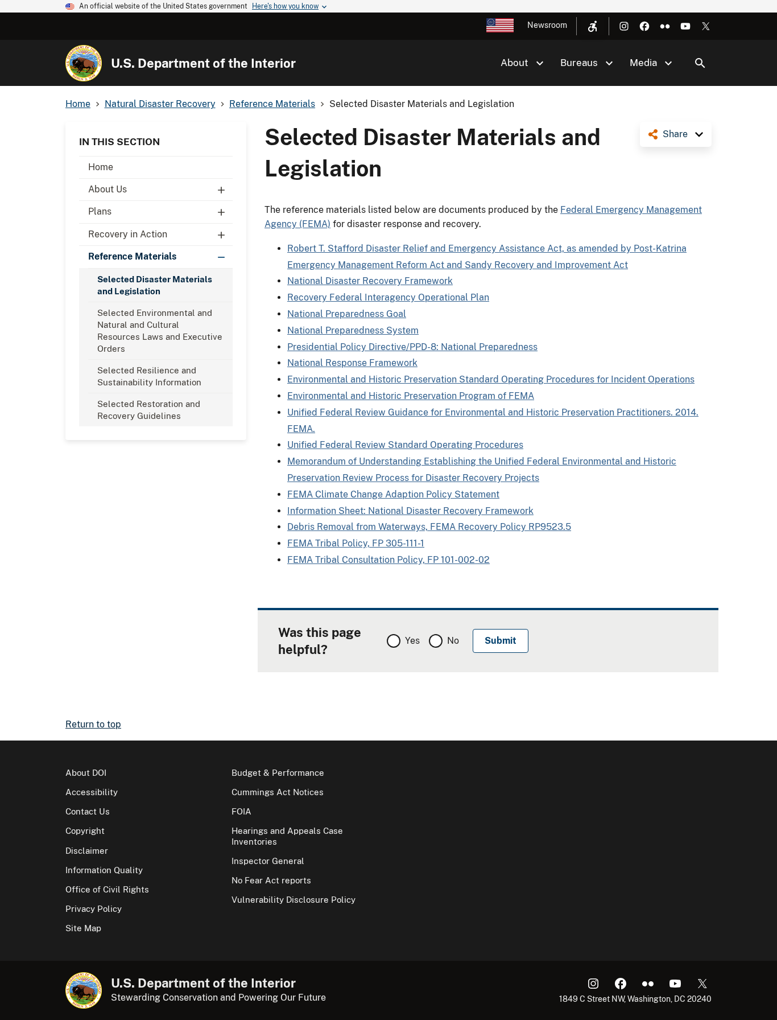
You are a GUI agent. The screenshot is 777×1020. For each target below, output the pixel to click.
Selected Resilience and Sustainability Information (149, 376)
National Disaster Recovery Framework (370, 280)
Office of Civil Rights (107, 889)
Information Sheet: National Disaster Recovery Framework (410, 510)
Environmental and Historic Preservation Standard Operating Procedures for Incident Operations (491, 379)
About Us (107, 189)
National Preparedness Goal (346, 314)
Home (100, 167)
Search (700, 63)
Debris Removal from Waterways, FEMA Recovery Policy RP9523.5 (429, 526)
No (453, 640)
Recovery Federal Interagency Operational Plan (388, 297)
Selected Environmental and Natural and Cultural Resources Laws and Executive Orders (159, 330)
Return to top (93, 724)
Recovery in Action (127, 234)
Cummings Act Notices (278, 792)
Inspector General (268, 861)
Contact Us (87, 811)
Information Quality (104, 870)
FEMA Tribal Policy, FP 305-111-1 (355, 543)
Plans (99, 211)
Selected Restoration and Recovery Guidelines (148, 410)
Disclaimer (86, 851)
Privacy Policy (93, 909)
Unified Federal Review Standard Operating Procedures (405, 444)
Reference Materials (132, 256)
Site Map (83, 928)
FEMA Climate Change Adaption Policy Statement (393, 494)
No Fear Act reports (271, 880)
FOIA (241, 811)
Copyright (85, 831)
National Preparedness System (353, 330)
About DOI (85, 773)
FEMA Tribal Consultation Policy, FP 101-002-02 (388, 559)
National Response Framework (352, 362)
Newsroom (547, 25)
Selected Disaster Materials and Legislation (154, 285)
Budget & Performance (278, 773)
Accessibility (91, 792)
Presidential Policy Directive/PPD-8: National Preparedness (412, 347)
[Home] (83, 63)
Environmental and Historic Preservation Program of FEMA (410, 395)
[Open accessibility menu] (592, 26)
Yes (412, 640)
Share (675, 134)
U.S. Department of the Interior (203, 63)
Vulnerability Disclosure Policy (294, 899)
